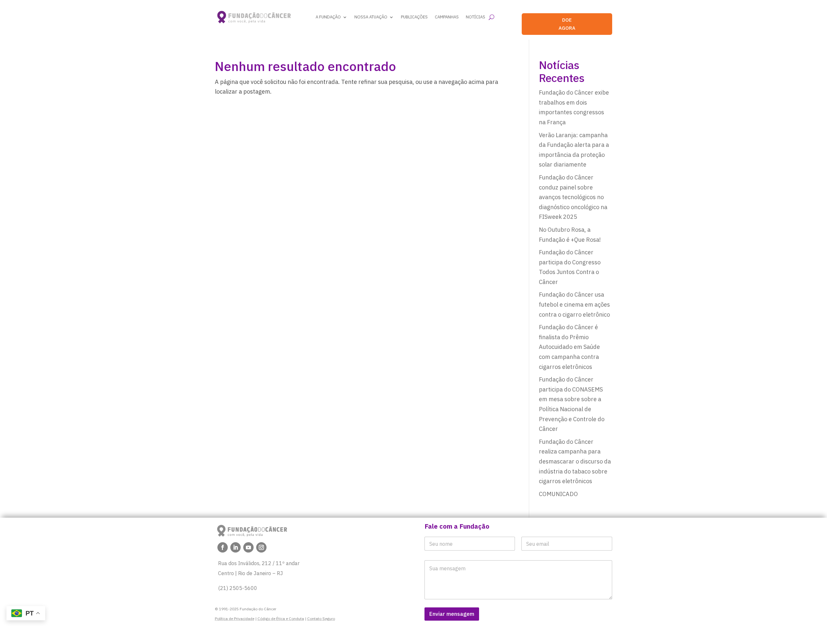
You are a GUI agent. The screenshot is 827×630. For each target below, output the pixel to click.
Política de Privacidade (234, 618)
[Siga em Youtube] (248, 547)
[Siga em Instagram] (261, 547)
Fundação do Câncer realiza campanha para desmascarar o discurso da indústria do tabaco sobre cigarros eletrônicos (575, 461)
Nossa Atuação (370, 17)
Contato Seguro (321, 618)
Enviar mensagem (451, 613)
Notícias (475, 17)
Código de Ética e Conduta (280, 618)
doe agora (567, 24)
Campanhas (447, 17)
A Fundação (328, 17)
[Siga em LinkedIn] (235, 547)
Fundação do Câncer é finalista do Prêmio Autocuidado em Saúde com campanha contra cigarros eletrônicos (569, 346)
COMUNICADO (558, 494)
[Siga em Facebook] (222, 547)
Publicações (414, 17)
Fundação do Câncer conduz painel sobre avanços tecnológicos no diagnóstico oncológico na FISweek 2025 (573, 197)
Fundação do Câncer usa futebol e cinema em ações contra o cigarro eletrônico (574, 304)
